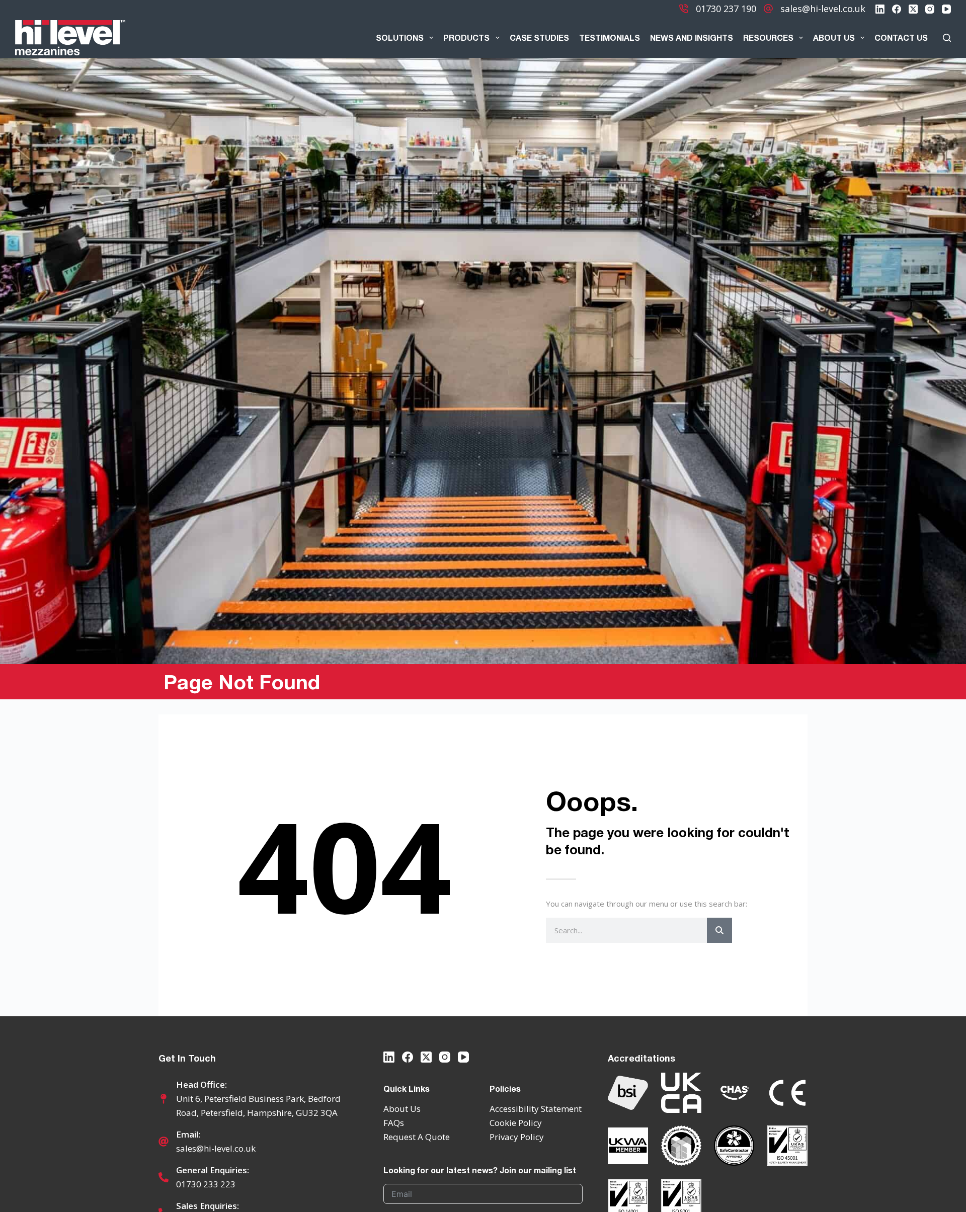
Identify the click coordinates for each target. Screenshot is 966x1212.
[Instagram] (929, 9)
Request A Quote (416, 1137)
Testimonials (609, 37)
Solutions (400, 37)
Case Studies (539, 37)
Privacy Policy (517, 1137)
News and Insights (691, 37)
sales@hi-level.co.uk (822, 9)
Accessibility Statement (536, 1108)
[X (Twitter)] (913, 9)
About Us (834, 37)
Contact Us (901, 37)
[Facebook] (896, 9)
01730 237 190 (726, 9)
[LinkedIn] (879, 9)
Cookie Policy (516, 1122)
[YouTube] (946, 9)
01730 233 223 (205, 1184)
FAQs (393, 1122)
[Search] (947, 38)
